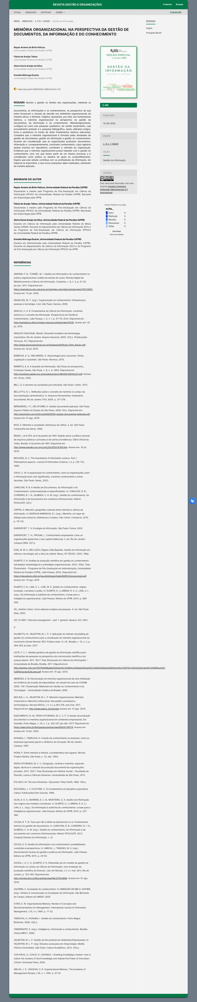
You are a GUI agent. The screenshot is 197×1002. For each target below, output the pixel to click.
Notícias (46, 12)
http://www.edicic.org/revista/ (44, 708)
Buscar (176, 12)
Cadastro (167, 4)
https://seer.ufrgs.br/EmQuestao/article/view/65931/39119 (43, 727)
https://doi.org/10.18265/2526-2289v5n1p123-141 (39, 89)
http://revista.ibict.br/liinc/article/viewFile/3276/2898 (40, 878)
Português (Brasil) (153, 33)
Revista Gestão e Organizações (77, 4)
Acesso (179, 4)
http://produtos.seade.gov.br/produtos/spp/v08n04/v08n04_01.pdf (48, 374)
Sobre (59, 12)
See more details (117, 234)
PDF (106, 105)
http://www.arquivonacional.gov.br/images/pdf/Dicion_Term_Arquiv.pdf (49, 345)
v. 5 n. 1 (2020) (42, 21)
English (149, 28)
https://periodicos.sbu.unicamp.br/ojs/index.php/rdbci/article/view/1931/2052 (53, 289)
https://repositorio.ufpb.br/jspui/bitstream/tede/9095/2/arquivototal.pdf (50, 576)
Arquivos (30, 12)
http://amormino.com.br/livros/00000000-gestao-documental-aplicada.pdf (52, 414)
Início (17, 21)
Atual (17, 12)
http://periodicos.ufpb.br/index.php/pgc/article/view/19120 (44, 322)
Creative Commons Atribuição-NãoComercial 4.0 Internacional (114, 189)
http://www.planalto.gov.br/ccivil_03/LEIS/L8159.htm (40, 447)
